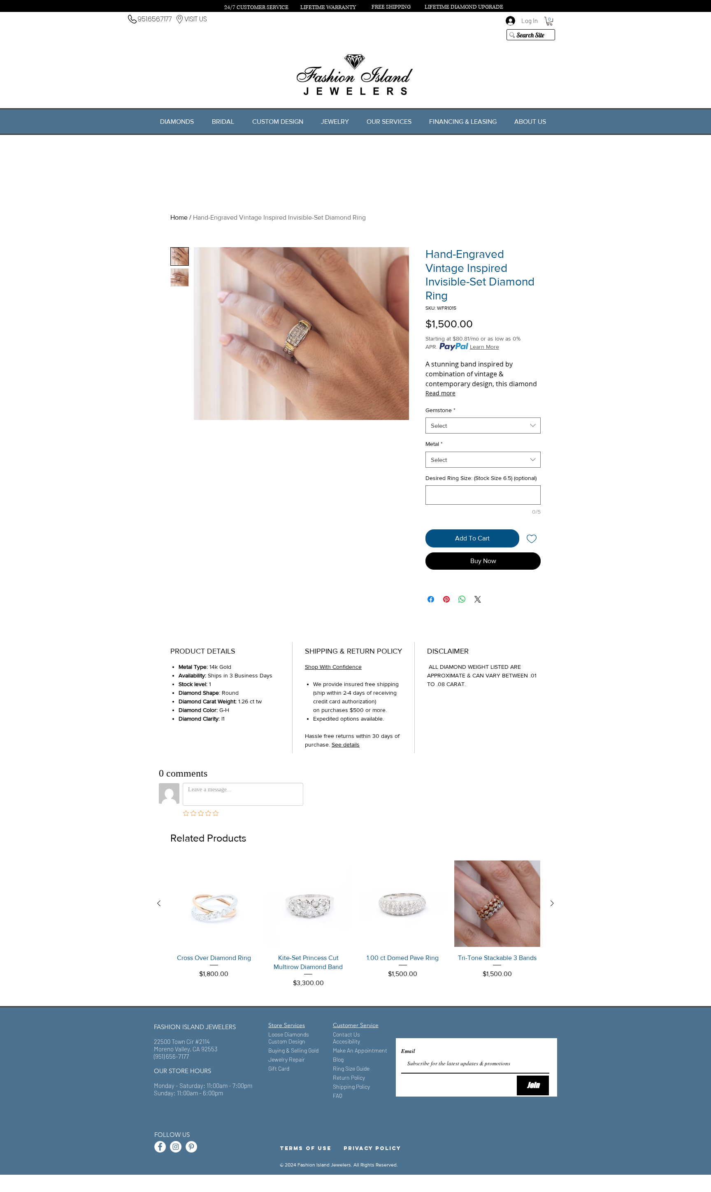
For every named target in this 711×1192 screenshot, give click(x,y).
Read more (440, 393)
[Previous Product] (159, 903)
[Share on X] (478, 599)
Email (408, 1051)
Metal (434, 444)
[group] (355, 929)
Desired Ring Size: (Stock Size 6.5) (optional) (481, 478)
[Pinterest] (191, 1147)
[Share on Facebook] (431, 599)
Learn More (484, 346)
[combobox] (483, 425)
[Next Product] (552, 903)
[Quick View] (214, 903)
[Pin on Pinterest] (446, 599)
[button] (549, 21)
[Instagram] (175, 1147)
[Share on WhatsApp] (462, 599)
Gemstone (440, 410)
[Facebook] (160, 1147)
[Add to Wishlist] (532, 538)
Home (179, 217)
